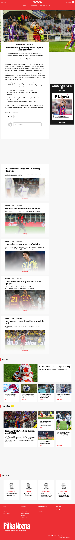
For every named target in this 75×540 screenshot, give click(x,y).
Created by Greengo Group (65, 537)
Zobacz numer (62, 122)
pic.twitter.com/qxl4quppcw (14, 100)
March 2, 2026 (32, 101)
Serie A (24, 44)
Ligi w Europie (19, 44)
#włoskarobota (35, 98)
